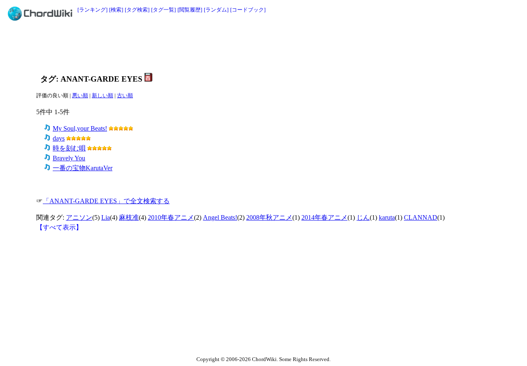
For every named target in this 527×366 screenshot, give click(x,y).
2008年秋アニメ (269, 217)
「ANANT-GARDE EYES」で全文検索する (106, 200)
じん (363, 217)
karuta (387, 217)
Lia (105, 217)
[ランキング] (92, 10)
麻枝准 (129, 217)
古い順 (125, 95)
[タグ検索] (137, 10)
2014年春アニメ (324, 217)
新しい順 (102, 95)
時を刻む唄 (69, 148)
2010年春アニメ (171, 217)
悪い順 (80, 95)
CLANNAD (420, 217)
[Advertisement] (245, 46)
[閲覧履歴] (189, 10)
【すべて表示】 (59, 227)
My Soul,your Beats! (80, 128)
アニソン (79, 217)
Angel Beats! (220, 217)
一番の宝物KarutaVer (82, 167)
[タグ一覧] (163, 10)
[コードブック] (248, 10)
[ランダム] (216, 10)
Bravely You (69, 158)
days (59, 138)
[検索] (116, 10)
